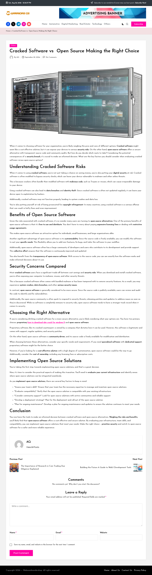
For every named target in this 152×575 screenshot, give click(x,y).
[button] (138, 24)
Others (13, 45)
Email (59, 533)
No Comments (51, 57)
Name (13, 533)
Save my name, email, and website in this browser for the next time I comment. (44, 545)
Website (103, 533)
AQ (28, 441)
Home (8, 31)
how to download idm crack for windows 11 (46, 323)
